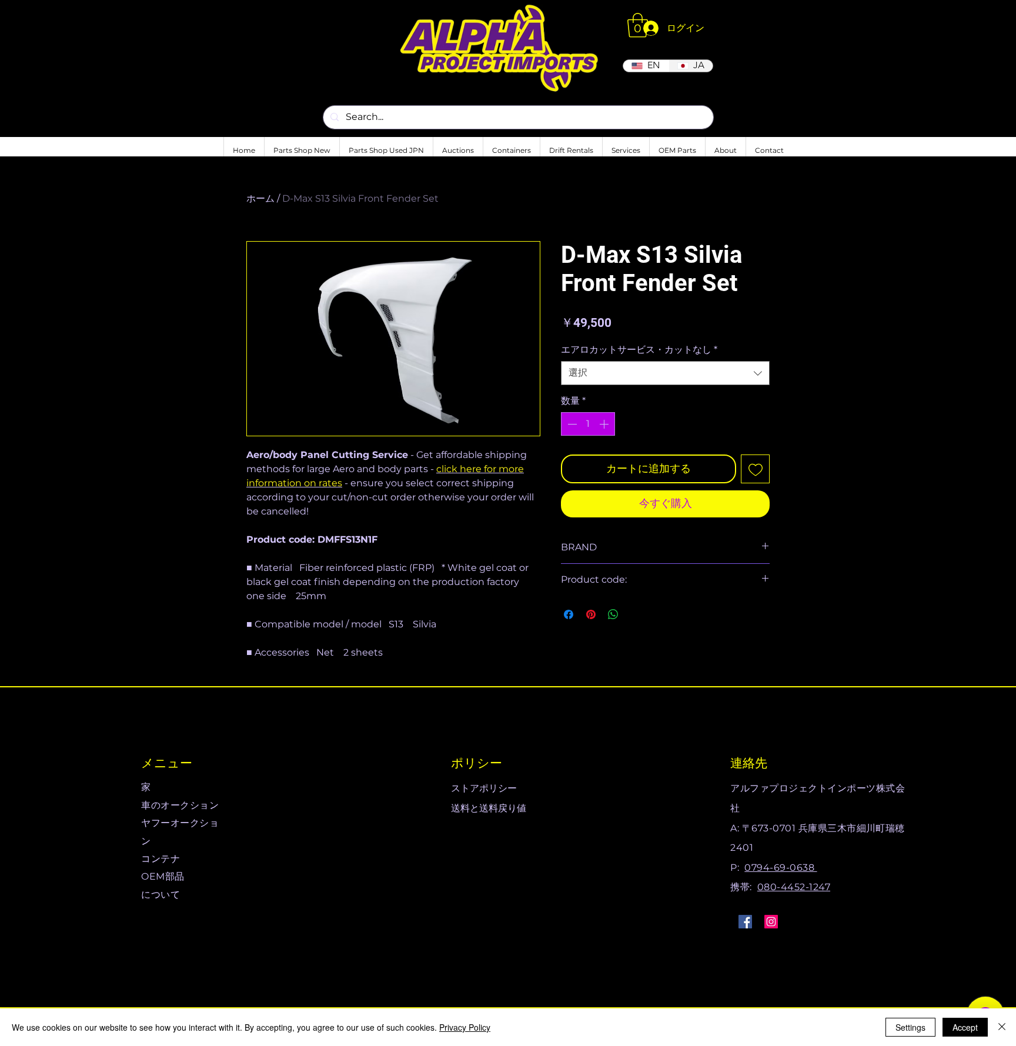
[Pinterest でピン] (591, 614)
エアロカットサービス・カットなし (639, 349)
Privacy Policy (464, 1027)
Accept (965, 1027)
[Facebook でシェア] (569, 614)
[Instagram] (771, 921)
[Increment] (605, 424)
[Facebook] (745, 921)
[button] (637, 25)
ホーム (260, 198)
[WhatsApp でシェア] (613, 614)
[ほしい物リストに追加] (755, 469)
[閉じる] (1002, 1027)
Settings (910, 1027)
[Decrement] (571, 424)
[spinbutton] (588, 424)
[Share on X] (636, 614)
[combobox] (665, 373)
